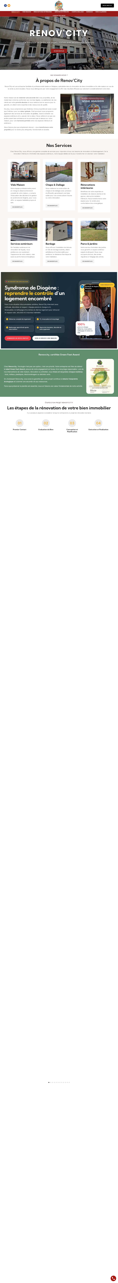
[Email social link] (9, 5)
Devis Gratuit (107, 5)
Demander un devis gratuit (18, 338)
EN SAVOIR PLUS (59, 51)
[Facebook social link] (5, 5)
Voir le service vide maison (46, 338)
